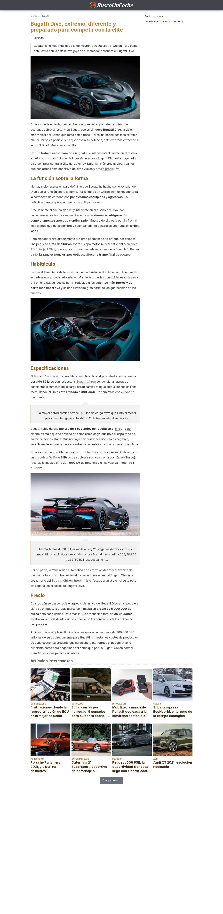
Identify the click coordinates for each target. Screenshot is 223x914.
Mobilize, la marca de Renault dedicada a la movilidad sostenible (129, 711)
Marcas (35, 16)
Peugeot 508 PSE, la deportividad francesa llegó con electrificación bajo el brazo (131, 766)
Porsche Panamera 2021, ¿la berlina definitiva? (46, 766)
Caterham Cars (80, 759)
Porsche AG (37, 759)
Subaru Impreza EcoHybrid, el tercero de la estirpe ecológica (172, 711)
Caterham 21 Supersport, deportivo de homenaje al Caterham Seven (89, 766)
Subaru (157, 704)
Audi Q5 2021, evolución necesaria (172, 764)
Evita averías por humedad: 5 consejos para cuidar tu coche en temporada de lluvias (90, 711)
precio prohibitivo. (108, 169)
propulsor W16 (45, 457)
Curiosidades (38, 704)
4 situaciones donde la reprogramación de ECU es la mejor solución (50, 711)
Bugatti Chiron (86, 381)
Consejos (77, 704)
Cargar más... (111, 780)
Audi (155, 759)
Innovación (119, 704)
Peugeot (117, 759)
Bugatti (45, 16)
